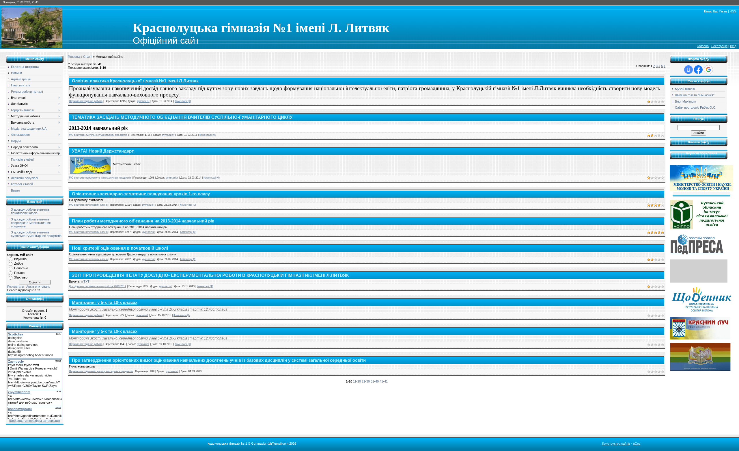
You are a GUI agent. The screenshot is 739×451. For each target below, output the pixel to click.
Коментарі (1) (188, 259)
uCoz (637, 443)
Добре (18, 263)
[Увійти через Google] (708, 69)
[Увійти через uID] (688, 69)
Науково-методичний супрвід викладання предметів (101, 371)
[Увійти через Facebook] (698, 69)
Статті (87, 56)
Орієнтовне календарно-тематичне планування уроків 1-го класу (141, 194)
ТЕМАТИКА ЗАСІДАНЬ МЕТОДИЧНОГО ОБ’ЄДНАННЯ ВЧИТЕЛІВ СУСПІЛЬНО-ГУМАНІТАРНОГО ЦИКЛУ (182, 117)
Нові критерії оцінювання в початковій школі (120, 248)
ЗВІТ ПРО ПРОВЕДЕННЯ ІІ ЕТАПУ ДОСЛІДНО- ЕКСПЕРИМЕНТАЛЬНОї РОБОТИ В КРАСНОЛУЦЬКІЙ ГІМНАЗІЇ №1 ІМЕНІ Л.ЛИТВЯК (210, 275)
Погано (19, 272)
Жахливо (20, 277)
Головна (703, 46)
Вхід (733, 46)
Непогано (21, 268)
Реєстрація (719, 46)
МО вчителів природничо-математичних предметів (100, 177)
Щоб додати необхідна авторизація (34, 420)
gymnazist (143, 101)
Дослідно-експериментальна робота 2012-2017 (97, 286)
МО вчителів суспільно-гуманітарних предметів (98, 134)
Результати (15, 286)
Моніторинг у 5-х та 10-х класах (104, 302)
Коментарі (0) (183, 101)
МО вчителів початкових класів (88, 204)
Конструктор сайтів (616, 443)
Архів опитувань (38, 286)
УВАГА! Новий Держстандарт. (103, 151)
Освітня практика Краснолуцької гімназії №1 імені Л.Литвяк (135, 81)
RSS (733, 11)
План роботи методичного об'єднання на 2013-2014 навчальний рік (143, 221)
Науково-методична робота (85, 101)
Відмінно (20, 259)
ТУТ (86, 281)
